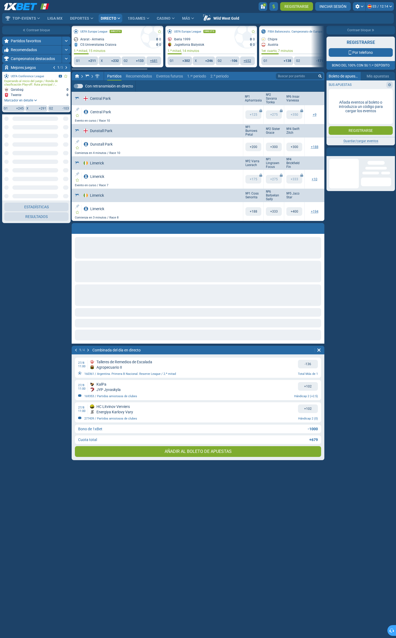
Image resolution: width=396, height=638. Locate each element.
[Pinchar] (77, 109)
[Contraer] (66, 268)
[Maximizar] (66, 41)
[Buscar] (320, 76)
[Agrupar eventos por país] (66, 127)
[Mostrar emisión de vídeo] (60, 76)
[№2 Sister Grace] (274, 147)
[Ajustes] (359, 6)
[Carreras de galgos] (87, 76)
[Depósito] (273, 6)
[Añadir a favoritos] (65, 76)
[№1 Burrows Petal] (253, 147)
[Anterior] (54, 67)
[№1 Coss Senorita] (253, 211)
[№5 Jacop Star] (294, 211)
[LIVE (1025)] (77, 76)
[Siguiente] (66, 67)
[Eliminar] (319, 350)
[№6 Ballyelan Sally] (274, 211)
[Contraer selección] (60, 127)
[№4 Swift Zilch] (294, 147)
